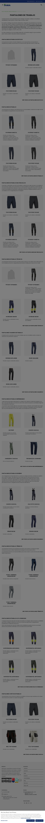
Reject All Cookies (39, 820)
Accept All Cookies (30, 820)
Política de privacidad (25, 818)
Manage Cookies (4, 820)
